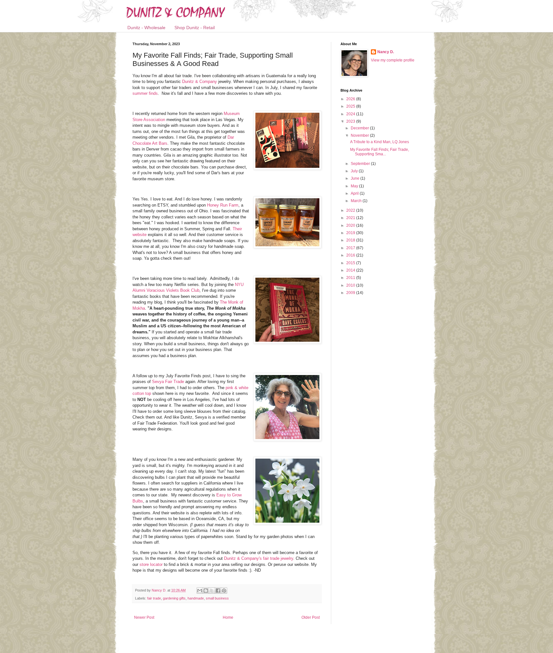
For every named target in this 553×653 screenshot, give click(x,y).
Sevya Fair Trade (168, 381)
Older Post (310, 617)
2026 (351, 99)
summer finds (145, 93)
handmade (196, 598)
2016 (351, 255)
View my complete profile (392, 60)
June (355, 178)
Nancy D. (385, 52)
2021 (351, 218)
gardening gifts (174, 598)
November (360, 135)
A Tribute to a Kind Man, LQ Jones (379, 142)
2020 (351, 225)
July (355, 171)
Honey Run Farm (222, 205)
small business (217, 598)
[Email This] (199, 590)
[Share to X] (212, 590)
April (355, 193)
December (360, 128)
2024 (351, 114)
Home (228, 617)
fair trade (154, 598)
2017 (351, 248)
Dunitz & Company (199, 81)
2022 (351, 210)
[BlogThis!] (206, 590)
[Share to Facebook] (218, 590)
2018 (351, 240)
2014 (351, 270)
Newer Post (144, 617)
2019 (351, 233)
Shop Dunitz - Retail (194, 27)
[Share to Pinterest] (224, 590)
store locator (151, 564)
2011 (351, 277)
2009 (351, 292)
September (361, 163)
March (357, 201)
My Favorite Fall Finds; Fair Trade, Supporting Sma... (379, 151)
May (355, 186)
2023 (351, 121)
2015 (351, 263)
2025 (351, 106)
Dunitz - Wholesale (146, 27)
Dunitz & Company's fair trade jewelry (258, 558)
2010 (351, 285)
